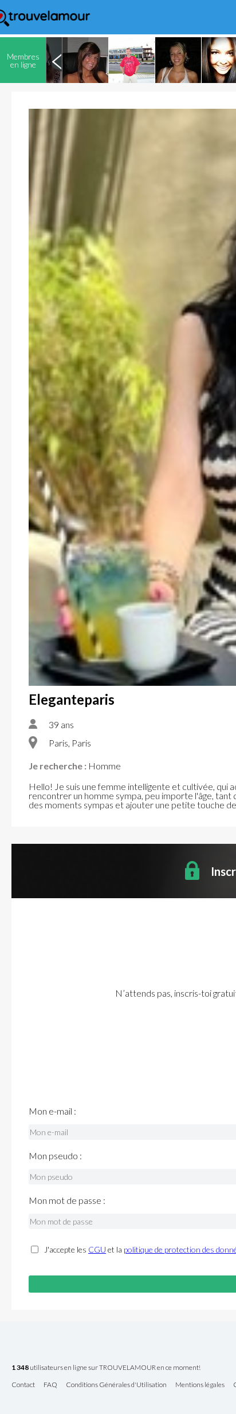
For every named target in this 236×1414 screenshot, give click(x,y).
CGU (97, 1249)
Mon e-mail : (52, 1111)
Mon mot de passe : (67, 1200)
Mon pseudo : (55, 1155)
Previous (57, 60)
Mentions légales (200, 1385)
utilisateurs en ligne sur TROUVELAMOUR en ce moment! (105, 1368)
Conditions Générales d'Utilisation (116, 1385)
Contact (23, 1385)
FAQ (50, 1385)
